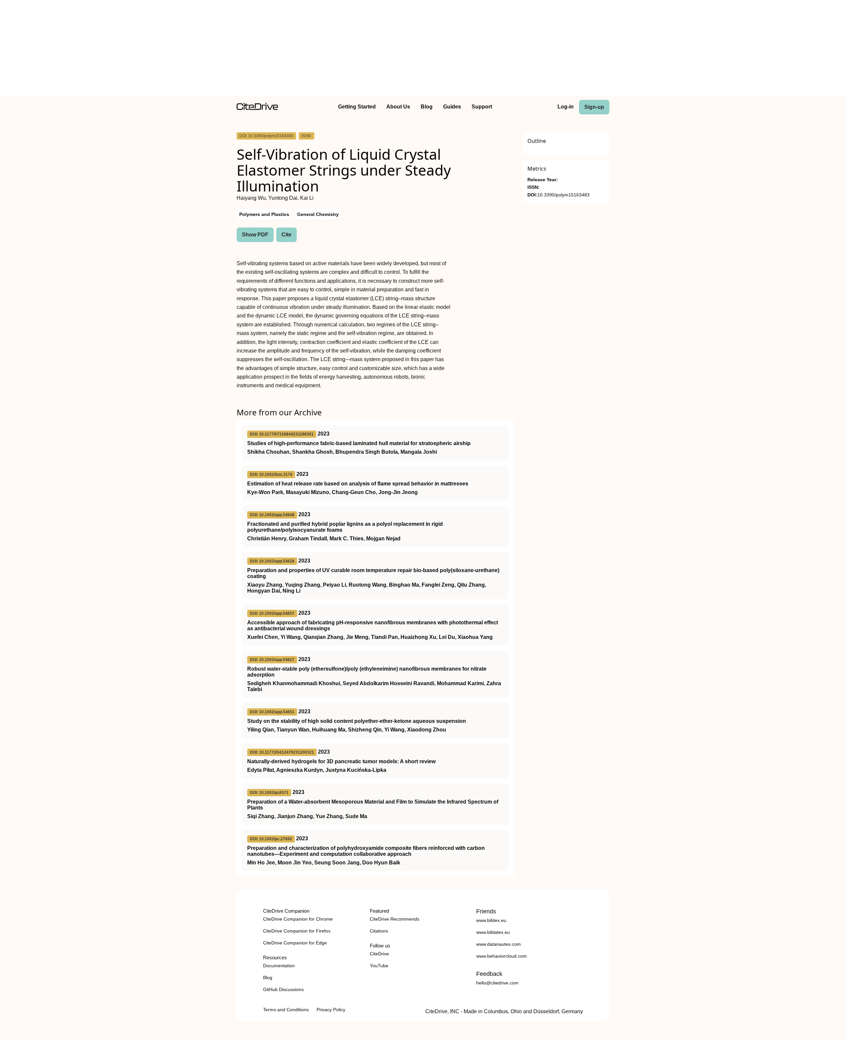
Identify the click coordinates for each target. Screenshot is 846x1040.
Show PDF (255, 234)
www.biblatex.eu (493, 932)
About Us (398, 106)
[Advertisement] (423, 49)
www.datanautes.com (498, 944)
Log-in (566, 106)
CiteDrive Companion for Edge (295, 942)
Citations (379, 931)
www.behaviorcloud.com (501, 956)
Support (482, 106)
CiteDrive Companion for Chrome (298, 919)
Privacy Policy (331, 1009)
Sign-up (594, 107)
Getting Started (357, 106)
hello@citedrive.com (497, 982)
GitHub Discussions (283, 989)
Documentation (279, 965)
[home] (257, 108)
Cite (286, 234)
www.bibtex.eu (491, 920)
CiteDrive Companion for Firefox (296, 931)
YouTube (379, 965)
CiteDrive (379, 953)
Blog (427, 106)
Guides (452, 106)
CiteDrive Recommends (394, 919)
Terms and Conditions (286, 1009)
